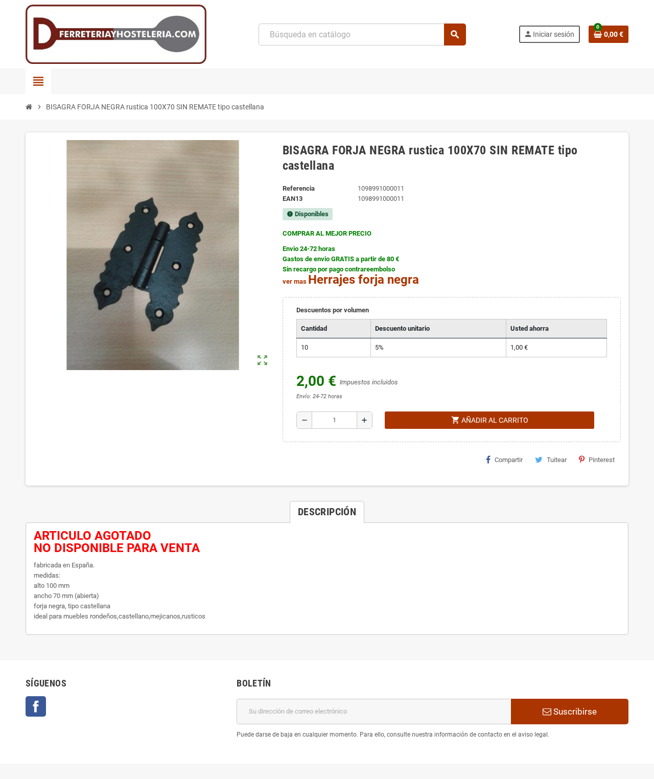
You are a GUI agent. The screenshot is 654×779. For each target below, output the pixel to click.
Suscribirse (574, 711)
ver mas (295, 281)
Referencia (299, 188)
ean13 (292, 198)
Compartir (509, 460)
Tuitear (557, 460)
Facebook (36, 706)
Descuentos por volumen (332, 310)
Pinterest (602, 460)
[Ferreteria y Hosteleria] (116, 34)
